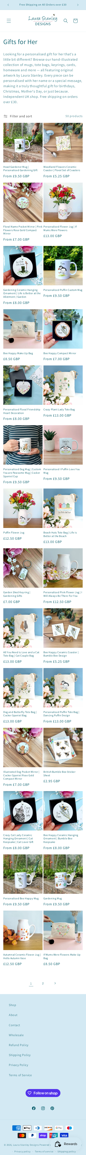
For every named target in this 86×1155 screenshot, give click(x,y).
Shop (12, 1005)
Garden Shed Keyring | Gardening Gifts (16, 594)
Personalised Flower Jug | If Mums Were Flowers (60, 228)
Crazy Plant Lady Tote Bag (59, 409)
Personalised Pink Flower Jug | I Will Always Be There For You (62, 594)
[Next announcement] (78, 5)
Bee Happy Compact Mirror (59, 353)
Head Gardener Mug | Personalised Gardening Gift (20, 168)
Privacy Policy (18, 1065)
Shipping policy (67, 1151)
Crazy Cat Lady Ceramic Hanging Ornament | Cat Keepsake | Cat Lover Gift (18, 838)
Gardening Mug (52, 898)
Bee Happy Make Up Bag (18, 353)
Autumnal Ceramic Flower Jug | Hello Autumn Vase (22, 956)
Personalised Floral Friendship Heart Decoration (22, 411)
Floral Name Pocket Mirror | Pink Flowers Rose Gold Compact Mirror (22, 230)
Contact (14, 1025)
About (13, 1015)
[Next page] (55, 983)
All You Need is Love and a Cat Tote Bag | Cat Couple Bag (21, 654)
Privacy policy (22, 1151)
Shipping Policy (20, 1055)
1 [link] (31, 983)
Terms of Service (20, 1075)
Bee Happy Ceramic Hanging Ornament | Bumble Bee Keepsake (60, 838)
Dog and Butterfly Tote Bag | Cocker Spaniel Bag (20, 713)
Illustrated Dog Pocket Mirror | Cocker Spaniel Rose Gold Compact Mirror (21, 775)
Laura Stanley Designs (26, 1144)
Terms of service (44, 1151)
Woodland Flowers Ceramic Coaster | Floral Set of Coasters (61, 168)
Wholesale (16, 1035)
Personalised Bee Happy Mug (21, 898)
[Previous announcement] (8, 5)
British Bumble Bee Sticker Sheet (59, 773)
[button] (9, 21)
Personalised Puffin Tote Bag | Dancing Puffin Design (61, 713)
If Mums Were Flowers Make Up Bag (62, 956)
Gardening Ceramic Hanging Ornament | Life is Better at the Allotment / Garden (22, 293)
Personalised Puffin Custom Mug (62, 290)
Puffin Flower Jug (13, 532)
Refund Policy (18, 1045)
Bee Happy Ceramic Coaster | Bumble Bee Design (61, 654)
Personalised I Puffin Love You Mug (61, 470)
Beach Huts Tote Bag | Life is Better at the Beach (60, 534)
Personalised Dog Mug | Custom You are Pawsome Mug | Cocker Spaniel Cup (22, 472)
